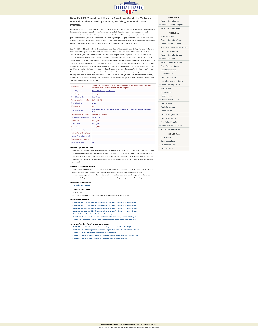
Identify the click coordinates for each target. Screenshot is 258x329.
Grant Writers (166, 103)
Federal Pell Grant (168, 58)
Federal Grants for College (171, 55)
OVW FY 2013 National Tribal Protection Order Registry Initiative (95, 233)
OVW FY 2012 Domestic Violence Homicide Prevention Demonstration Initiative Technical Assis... (106, 235)
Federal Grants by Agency (171, 28)
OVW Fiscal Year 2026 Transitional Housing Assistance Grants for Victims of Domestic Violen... (105, 202)
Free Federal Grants (169, 122)
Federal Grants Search (170, 21)
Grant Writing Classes (169, 114)
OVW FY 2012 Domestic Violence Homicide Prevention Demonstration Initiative (100, 238)
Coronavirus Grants (168, 73)
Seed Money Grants (168, 70)
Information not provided (81, 185)
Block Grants (166, 88)
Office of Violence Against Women (103, 91)
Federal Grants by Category (172, 24)
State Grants (166, 137)
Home (102, 324)
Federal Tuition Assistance (171, 62)
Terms (155, 324)
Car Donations (166, 92)
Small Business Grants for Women (174, 47)
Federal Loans (166, 96)
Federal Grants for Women (171, 40)
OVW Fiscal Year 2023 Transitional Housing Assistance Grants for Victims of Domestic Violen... (105, 211)
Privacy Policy (149, 324)
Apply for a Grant (168, 107)
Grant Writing (166, 111)
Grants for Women (123, 324)
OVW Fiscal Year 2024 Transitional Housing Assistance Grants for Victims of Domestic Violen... (105, 208)
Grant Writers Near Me (170, 99)
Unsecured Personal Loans (171, 125)
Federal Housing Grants (170, 85)
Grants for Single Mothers (171, 44)
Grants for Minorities (169, 51)
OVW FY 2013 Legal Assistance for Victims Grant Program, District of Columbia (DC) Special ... (105, 227)
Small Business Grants (170, 66)
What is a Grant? (167, 36)
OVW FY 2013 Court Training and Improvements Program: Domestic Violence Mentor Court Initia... (106, 230)
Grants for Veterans (168, 77)
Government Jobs (168, 141)
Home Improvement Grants (172, 81)
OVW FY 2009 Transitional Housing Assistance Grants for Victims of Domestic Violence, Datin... (105, 220)
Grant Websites (167, 148)
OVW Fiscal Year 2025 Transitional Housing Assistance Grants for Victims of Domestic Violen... (105, 205)
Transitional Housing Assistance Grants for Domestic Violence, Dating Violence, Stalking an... (105, 217)
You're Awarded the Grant (171, 129)
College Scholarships (169, 145)
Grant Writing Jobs (168, 118)
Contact (142, 324)
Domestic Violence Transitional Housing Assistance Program (93, 214)
